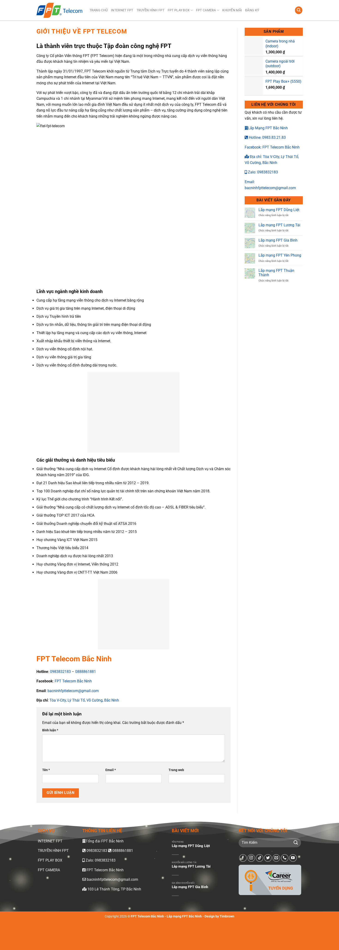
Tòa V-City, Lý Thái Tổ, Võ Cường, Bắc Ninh (84, 700)
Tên (46, 770)
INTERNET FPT (122, 10)
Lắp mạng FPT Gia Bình (278, 240)
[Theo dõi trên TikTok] (259, 858)
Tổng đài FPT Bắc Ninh (105, 841)
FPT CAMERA (206, 10)
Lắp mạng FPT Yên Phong (280, 255)
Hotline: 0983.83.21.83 (267, 137)
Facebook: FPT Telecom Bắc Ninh (272, 147)
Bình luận (50, 730)
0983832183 (60, 671)
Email (110, 770)
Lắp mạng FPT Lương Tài (279, 225)
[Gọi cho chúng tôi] (284, 858)
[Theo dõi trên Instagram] (251, 858)
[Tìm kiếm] (298, 10)
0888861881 (85, 671)
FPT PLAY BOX (179, 10)
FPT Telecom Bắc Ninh (73, 681)
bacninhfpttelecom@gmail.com (73, 691)
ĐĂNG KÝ (252, 10)
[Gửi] (295, 842)
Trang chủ (98, 10)
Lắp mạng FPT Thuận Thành (276, 272)
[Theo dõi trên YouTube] (293, 858)
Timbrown (227, 916)
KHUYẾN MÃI (232, 10)
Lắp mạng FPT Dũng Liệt (279, 210)
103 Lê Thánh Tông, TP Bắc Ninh (113, 889)
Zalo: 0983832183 (262, 172)
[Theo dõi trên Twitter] (268, 858)
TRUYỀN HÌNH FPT (150, 10)
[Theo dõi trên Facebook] (243, 858)
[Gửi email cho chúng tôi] (276, 858)
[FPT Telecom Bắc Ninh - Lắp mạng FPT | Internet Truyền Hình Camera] (59, 10)
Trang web (176, 770)
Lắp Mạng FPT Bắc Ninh (268, 128)
